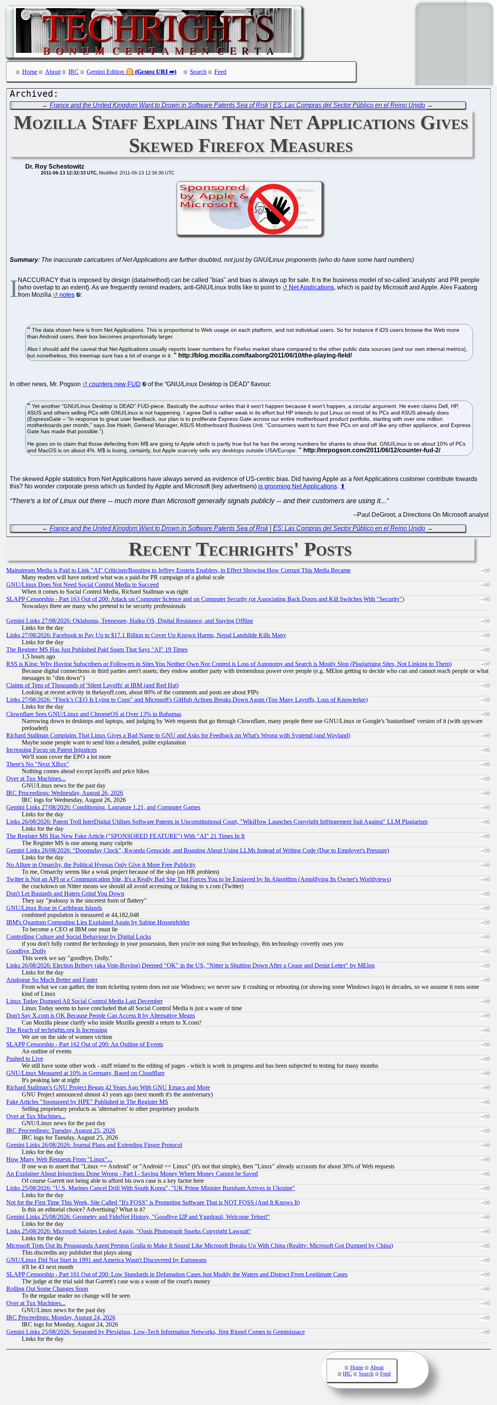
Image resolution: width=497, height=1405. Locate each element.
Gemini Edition (105, 71)
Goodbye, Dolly (26, 951)
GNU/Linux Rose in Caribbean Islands (54, 908)
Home (29, 71)
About (53, 71)
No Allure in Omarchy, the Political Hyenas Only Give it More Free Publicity (101, 864)
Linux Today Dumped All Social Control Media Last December (84, 1001)
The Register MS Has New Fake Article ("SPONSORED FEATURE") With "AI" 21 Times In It (125, 836)
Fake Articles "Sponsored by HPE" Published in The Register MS (87, 1101)
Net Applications (311, 287)
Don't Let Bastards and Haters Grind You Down (65, 893)
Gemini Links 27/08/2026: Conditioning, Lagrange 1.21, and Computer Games (103, 807)
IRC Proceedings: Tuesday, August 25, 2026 (60, 1130)
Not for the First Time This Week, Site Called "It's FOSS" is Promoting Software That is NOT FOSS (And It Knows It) (153, 1202)
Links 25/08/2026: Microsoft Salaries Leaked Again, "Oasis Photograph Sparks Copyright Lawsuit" (128, 1231)
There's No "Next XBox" (37, 764)
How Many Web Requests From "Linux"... (59, 1159)
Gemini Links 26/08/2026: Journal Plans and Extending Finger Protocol (94, 1145)
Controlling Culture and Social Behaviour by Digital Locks (78, 936)
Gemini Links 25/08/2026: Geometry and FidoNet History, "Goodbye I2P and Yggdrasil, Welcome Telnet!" (138, 1216)
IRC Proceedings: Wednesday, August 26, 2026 (64, 793)
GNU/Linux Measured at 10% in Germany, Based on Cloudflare (85, 1073)
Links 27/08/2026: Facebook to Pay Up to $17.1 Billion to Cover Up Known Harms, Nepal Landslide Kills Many (146, 635)
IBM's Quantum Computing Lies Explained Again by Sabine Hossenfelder (97, 922)
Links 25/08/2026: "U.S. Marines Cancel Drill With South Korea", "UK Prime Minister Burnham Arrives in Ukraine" (150, 1188)
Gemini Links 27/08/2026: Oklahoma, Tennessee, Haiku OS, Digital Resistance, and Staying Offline (129, 620)
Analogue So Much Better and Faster (51, 979)
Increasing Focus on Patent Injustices (51, 749)
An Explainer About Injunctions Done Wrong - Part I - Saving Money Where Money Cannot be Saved (132, 1173)
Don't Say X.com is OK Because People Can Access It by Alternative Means (100, 1015)
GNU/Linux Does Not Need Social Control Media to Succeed (82, 584)
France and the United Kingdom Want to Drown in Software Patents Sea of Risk (159, 105)
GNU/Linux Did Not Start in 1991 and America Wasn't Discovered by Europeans (106, 1260)
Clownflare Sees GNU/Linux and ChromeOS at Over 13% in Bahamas (93, 714)
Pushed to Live (24, 1058)
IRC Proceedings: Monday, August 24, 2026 (60, 1317)
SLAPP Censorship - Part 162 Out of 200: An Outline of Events (84, 1044)
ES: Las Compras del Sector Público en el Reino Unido (349, 105)
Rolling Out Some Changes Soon (47, 1288)
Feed (220, 71)
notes (67, 294)
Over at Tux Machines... (36, 778)
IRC (73, 71)
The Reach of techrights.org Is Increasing (56, 1030)
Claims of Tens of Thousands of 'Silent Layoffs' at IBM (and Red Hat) (92, 685)
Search (198, 71)
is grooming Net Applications (297, 486)
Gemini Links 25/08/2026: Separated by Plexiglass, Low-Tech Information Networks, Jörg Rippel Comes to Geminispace (155, 1331)
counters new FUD (115, 384)
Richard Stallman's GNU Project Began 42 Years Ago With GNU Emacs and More (108, 1087)
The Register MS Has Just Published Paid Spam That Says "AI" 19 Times (97, 649)
